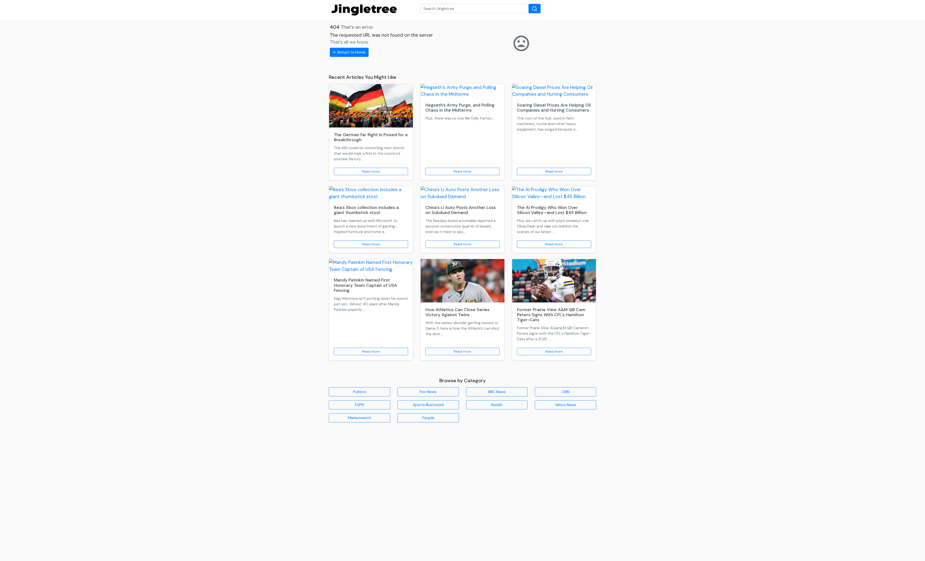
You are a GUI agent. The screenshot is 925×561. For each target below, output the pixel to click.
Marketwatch (359, 417)
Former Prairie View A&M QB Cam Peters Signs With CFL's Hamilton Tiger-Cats (551, 314)
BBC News (497, 391)
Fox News (428, 391)
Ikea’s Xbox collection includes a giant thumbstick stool (366, 210)
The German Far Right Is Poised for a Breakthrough (371, 137)
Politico (359, 391)
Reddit (497, 404)
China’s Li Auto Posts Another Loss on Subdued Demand (460, 210)
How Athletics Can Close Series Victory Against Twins (457, 312)
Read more (371, 171)
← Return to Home (349, 52)
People (428, 417)
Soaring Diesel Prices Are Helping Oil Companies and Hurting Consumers (554, 107)
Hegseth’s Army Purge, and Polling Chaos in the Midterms (460, 107)
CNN (565, 391)
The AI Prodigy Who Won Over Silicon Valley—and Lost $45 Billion (552, 210)
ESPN (359, 404)
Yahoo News (565, 404)
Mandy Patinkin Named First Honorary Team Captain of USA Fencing (365, 285)
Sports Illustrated (428, 404)
